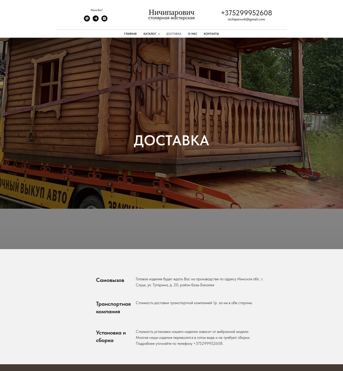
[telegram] (96, 20)
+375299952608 (246, 13)
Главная (130, 33)
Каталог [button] (150, 33)
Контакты (211, 33)
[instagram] (104, 20)
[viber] (87, 20)
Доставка (173, 33)
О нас (192, 33)
